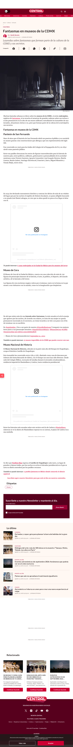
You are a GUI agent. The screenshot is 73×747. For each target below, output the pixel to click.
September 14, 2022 (37, 336)
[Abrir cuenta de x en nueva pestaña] (26, 710)
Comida (24, 16)
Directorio (61, 722)
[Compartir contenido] (2, 376)
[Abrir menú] (65, 11)
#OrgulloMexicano (44, 327)
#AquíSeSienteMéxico (40, 329)
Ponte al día (49, 16)
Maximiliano (60, 427)
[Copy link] (55, 48)
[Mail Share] (65, 48)
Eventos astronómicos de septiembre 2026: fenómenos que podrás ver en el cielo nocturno (41, 563)
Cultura (41, 16)
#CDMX (64, 329)
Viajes (66, 16)
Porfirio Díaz (17, 463)
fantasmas (16, 118)
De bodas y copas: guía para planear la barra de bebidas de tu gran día (41, 535)
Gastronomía (39, 722)
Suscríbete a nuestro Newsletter (36, 718)
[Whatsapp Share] (34, 48)
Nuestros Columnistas (20, 722)
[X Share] (24, 48)
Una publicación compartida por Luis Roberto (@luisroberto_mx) (36, 259)
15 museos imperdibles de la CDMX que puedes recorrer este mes (46, 340)
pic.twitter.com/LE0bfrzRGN (25, 332)
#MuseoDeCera (55, 329)
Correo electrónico (10, 503)
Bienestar (7, 16)
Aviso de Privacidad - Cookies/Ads (37, 728)
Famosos (33, 16)
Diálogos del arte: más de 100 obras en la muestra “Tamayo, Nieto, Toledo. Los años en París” (41, 549)
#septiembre (10, 327)
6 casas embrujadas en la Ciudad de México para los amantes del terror (42, 266)
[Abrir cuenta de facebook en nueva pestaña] (47, 710)
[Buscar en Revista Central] (61, 11)
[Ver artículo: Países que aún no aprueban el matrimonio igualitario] (8, 577)
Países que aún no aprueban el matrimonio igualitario (36, 576)
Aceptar (51, 743)
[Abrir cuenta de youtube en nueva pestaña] (42, 710)
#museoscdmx (9, 332)
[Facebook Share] (14, 48)
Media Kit (53, 722)
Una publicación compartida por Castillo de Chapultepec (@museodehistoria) (36, 421)
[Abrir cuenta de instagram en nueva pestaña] (31, 710)
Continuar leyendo (13, 690)
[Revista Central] (36, 11)
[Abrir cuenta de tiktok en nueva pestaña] (36, 710)
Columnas (16, 16)
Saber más (22, 743)
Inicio (4, 22)
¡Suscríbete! (60, 507)
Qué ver (58, 16)
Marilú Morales (14, 35)
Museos (9, 487)
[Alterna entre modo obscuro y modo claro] (7, 11)
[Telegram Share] (44, 48)
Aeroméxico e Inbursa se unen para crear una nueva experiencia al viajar (41, 590)
